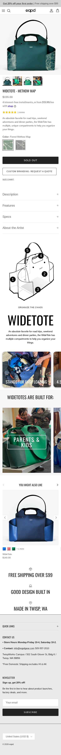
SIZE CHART (8, 179)
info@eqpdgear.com (24, 648)
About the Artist (13, 228)
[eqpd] (30, 11)
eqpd (11, 744)
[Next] (56, 517)
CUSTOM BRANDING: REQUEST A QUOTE (29, 171)
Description (10, 194)
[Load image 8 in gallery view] (30, 44)
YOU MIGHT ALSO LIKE (30, 485)
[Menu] (3, 10)
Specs (7, 216)
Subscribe (30, 712)
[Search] (10, 10)
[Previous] (5, 517)
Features (9, 205)
